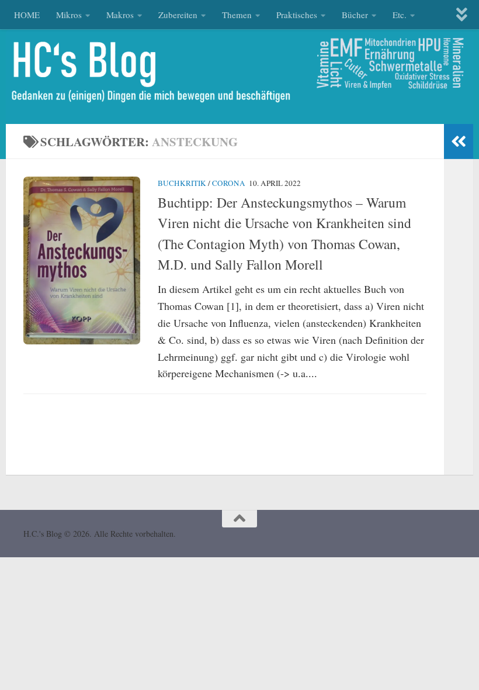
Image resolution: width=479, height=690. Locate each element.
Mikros (69, 14)
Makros (120, 14)
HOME (27, 14)
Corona (228, 183)
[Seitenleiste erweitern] (458, 141)
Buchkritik (182, 183)
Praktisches (296, 14)
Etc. (400, 14)
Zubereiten (177, 14)
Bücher (355, 14)
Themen (237, 14)
